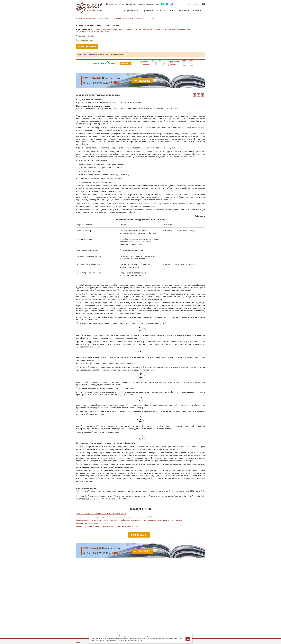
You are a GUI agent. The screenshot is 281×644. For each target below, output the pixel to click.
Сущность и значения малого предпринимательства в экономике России (107, 526)
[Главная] (89, 7)
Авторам (183, 10)
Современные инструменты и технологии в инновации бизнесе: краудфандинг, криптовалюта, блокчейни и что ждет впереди (129, 520)
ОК (188, 639)
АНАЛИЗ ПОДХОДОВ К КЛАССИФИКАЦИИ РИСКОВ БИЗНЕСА (101, 514)
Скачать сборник (87, 46)
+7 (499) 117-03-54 (116, 4)
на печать (194, 95)
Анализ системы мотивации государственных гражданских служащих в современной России (116, 517)
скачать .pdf (198, 95)
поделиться (202, 95)
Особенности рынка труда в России (91, 523)
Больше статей (139, 535)
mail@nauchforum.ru (137, 4)
